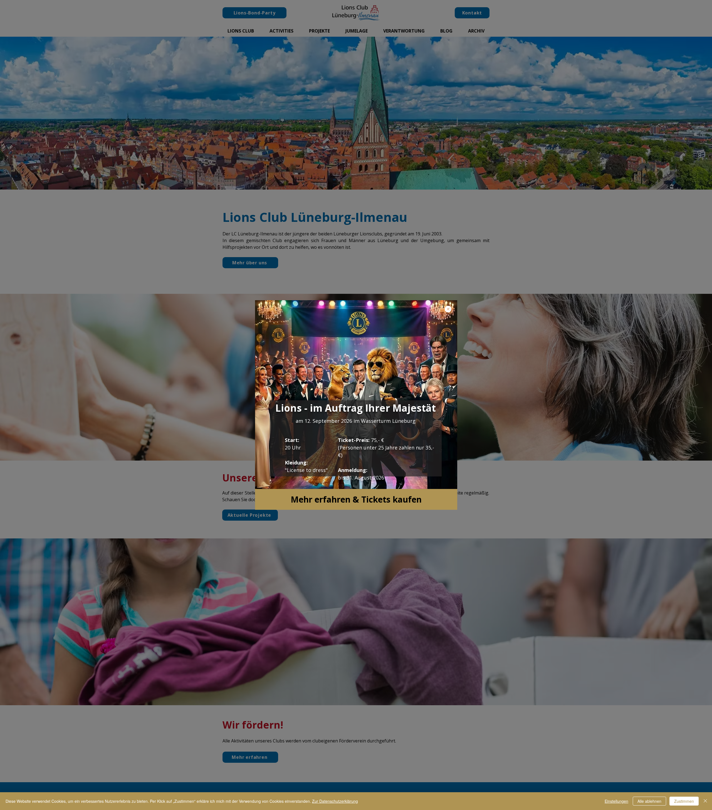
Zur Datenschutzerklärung (335, 801)
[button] (448, 309)
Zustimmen (684, 801)
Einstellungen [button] (616, 801)
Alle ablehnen (649, 801)
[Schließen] (705, 801)
